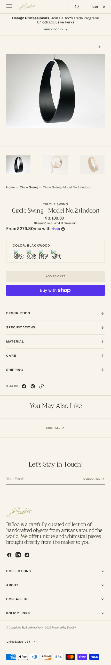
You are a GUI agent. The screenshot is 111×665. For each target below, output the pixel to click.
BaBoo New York (33, 627)
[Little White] (56, 254)
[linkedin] (18, 555)
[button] (8, 6)
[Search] (77, 6)
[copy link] (41, 387)
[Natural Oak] (43, 254)
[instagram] (27, 555)
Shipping (40, 223)
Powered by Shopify (64, 627)
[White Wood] (31, 254)
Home (10, 187)
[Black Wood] (19, 254)
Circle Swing (29, 187)
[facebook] (24, 387)
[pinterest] (32, 387)
